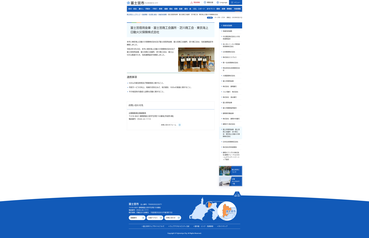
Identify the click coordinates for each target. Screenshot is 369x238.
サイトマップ (222, 226)
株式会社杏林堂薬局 (230, 147)
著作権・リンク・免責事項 (204, 226)
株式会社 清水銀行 (230, 97)
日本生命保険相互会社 (230, 142)
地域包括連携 (163, 14)
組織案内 (134, 218)
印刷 (210, 17)
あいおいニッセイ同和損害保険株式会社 (231, 45)
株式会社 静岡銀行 (230, 86)
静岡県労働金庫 (228, 113)
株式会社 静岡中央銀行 (231, 118)
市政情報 (144, 14)
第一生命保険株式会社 (230, 62)
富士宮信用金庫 (228, 81)
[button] (195, 2)
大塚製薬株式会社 (229, 75)
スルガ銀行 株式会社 (230, 92)
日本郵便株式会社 (229, 52)
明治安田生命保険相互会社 (231, 69)
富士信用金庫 (227, 102)
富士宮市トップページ (133, 14)
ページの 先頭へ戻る (237, 195)
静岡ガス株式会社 (229, 124)
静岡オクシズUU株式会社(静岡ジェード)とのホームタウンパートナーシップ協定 (231, 156)
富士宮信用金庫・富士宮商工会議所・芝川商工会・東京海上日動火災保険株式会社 (231, 133)
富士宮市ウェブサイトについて (153, 226)
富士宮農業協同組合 (230, 108)
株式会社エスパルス (230, 57)
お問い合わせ (170, 218)
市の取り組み (153, 14)
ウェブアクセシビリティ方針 (179, 226)
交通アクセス (152, 218)
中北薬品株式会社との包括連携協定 (231, 38)
